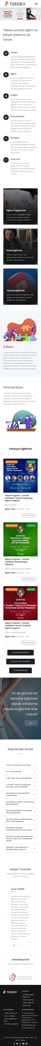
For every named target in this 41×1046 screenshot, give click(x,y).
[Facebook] (14, 1044)
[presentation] (5, 914)
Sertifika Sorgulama (11, 1024)
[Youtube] (23, 1044)
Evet (31, 723)
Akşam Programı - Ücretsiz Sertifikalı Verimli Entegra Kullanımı (17, 562)
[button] (3, 14)
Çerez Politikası (9, 1016)
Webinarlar (26, 1005)
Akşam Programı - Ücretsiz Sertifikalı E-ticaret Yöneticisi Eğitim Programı (18, 626)
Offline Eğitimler (28, 1003)
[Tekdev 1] (20, 14)
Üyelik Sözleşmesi (10, 1013)
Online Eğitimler (28, 1000)
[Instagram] (20, 1044)
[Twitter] (17, 1044)
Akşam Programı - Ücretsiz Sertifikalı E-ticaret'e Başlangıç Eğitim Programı (19, 498)
